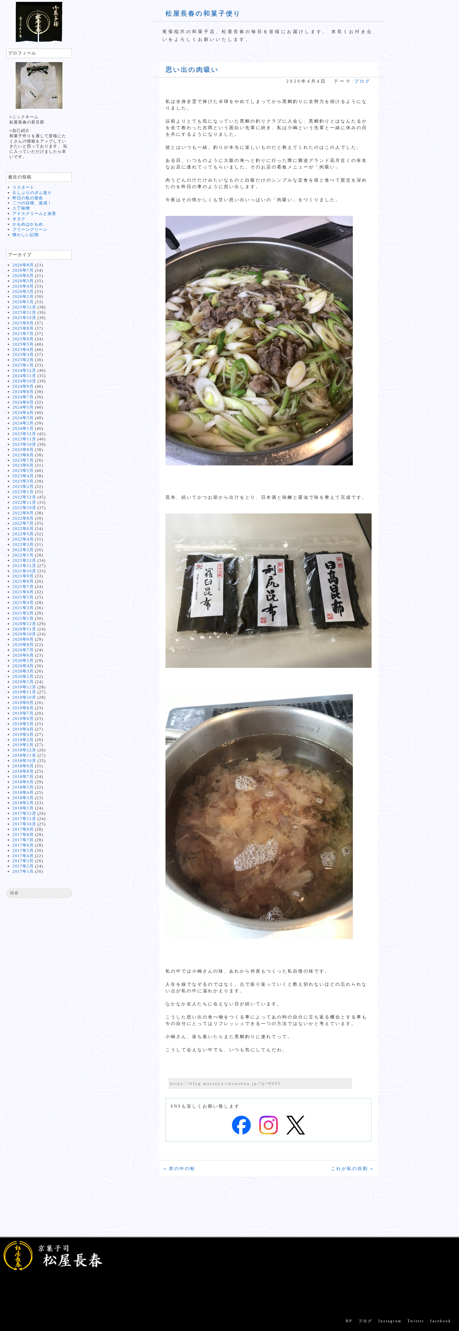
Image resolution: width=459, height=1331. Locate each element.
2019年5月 (23, 723)
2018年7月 (23, 776)
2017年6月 (23, 845)
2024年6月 (23, 402)
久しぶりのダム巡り (32, 192)
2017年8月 (23, 834)
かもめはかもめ (27, 224)
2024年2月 (23, 423)
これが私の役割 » (352, 1168)
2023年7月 (23, 460)
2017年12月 (24, 813)
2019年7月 (23, 713)
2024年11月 (24, 375)
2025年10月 (24, 317)
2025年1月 (23, 365)
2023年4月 (23, 476)
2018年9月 (23, 766)
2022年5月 (23, 534)
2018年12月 (24, 750)
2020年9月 (23, 639)
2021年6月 (23, 592)
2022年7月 (23, 523)
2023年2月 (23, 486)
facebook (440, 1321)
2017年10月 (24, 824)
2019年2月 (23, 739)
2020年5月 (23, 660)
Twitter (415, 1321)
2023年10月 (24, 444)
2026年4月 (23, 286)
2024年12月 (24, 370)
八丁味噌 (21, 208)
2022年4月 (23, 539)
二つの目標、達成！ (32, 203)
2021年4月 (23, 602)
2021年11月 (24, 565)
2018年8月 (23, 771)
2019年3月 (23, 734)
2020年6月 (23, 655)
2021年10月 (24, 571)
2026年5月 (23, 281)
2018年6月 (23, 782)
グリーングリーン (29, 229)
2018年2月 (23, 802)
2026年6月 (23, 275)
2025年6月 (23, 339)
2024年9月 (23, 386)
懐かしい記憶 (25, 234)
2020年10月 (24, 634)
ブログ (362, 81)
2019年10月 (24, 697)
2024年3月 (23, 417)
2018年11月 (24, 755)
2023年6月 (23, 465)
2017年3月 (23, 860)
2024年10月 (24, 381)
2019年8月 (23, 708)
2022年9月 (23, 513)
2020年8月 (23, 644)
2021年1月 (23, 618)
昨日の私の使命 (27, 198)
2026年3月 (23, 291)
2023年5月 (23, 470)
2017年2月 (23, 866)
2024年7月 (23, 397)
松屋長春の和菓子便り (203, 13)
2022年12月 (24, 497)
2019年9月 (23, 702)
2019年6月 (23, 718)
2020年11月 (24, 629)
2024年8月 (23, 391)
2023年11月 (24, 439)
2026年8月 (23, 265)
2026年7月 (23, 270)
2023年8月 (23, 455)
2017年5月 (23, 850)
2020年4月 (23, 665)
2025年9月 (23, 323)
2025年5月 (23, 344)
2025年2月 (23, 359)
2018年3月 (23, 797)
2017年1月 (23, 871)
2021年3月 (23, 607)
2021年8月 (23, 581)
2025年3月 (23, 354)
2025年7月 (23, 333)
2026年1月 (23, 301)
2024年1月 (23, 428)
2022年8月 (23, 518)
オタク (19, 218)
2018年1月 (23, 808)
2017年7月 (23, 840)
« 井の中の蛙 (179, 1168)
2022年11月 (24, 502)
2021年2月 (23, 613)
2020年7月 (23, 650)
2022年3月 (23, 544)
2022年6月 (23, 528)
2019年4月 (23, 729)
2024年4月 (23, 412)
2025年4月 (23, 349)
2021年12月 (24, 560)
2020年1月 (23, 681)
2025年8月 (23, 328)
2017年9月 (23, 829)
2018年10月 (24, 760)
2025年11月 (24, 312)
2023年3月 (23, 481)
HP (349, 1321)
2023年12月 (24, 433)
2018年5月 (23, 787)
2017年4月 (23, 855)
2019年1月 (23, 744)
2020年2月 (23, 676)
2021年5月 (23, 597)
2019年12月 (24, 687)
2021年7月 (23, 586)
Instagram (390, 1321)
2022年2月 (23, 549)
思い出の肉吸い (192, 69)
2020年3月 (23, 671)
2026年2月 (23, 296)
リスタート (23, 187)
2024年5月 (23, 407)
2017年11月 (24, 818)
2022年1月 (23, 555)
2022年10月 (24, 507)
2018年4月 (23, 792)
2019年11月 (24, 692)
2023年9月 (23, 449)
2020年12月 (24, 623)
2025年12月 (24, 307)
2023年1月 (23, 491)
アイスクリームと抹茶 (34, 213)
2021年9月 (23, 576)
